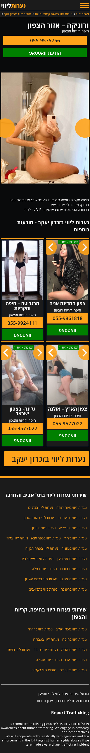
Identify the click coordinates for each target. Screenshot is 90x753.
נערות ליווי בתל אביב (43, 589)
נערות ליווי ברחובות (73, 568)
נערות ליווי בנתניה (74, 548)
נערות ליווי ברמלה (44, 568)
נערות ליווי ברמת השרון (41, 579)
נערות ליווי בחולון (44, 528)
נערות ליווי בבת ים (40, 507)
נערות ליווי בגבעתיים (73, 517)
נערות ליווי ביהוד (75, 538)
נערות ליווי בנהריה (74, 649)
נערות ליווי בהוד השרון (39, 517)
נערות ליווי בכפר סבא (46, 538)
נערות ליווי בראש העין (72, 558)
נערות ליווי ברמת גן (74, 579)
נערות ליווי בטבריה (46, 639)
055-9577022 (68, 423)
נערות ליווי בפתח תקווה (41, 548)
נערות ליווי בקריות (43, 670)
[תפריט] (84, 5)
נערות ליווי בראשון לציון (37, 558)
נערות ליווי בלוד (17, 538)
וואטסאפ (67, 330)
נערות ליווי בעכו (76, 659)
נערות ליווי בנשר (18, 649)
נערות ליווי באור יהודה (71, 507)
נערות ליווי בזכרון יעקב (49, 458)
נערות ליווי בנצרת (45, 649)
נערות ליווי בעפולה (49, 659)
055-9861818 (68, 318)
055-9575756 (45, 40)
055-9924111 (22, 323)
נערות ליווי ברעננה (74, 589)
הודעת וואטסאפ (45, 52)
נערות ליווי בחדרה (40, 629)
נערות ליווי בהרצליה (73, 528)
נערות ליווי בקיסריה (73, 670)
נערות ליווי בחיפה (74, 639)
